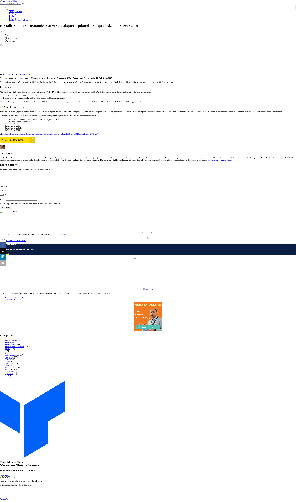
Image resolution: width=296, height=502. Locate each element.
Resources (13, 18)
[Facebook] (3, 245)
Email (3, 195)
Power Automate (11, 363)
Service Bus (9, 372)
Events (7, 353)
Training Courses (15, 12)
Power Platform (10, 367)
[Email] (3, 263)
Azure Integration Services (14, 347)
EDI (6, 351)
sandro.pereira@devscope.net (15, 297)
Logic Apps (9, 357)
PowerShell (9, 370)
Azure (7, 342)
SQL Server (9, 374)
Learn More (4, 475)
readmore (64, 234)
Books (11, 16)
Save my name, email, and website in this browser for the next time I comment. (31, 204)
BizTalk (3, 31)
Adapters (8, 74)
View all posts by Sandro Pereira (220, 160)
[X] (3, 251)
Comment (4, 187)
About (11, 10)
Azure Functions (11, 345)
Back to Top (4, 499)
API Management (11, 340)
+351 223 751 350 (11, 299)
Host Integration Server (13, 355)
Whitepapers (13, 14)
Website (3, 199)
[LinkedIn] (3, 257)
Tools (7, 376)
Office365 (8, 359)
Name (3, 191)
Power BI (8, 365)
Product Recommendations (19, 20)
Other (7, 361)
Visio (6, 378)
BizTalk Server (24, 74)
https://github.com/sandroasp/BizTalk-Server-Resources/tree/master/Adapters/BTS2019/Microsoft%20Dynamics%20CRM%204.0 (51, 134)
